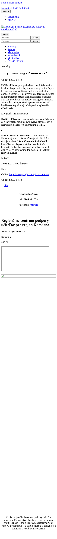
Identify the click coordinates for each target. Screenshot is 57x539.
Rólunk (11, 49)
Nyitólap (12, 46)
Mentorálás (13, 58)
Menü (5, 34)
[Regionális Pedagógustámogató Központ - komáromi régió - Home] (28, 29)
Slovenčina (13, 16)
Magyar (6, 11)
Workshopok (14, 55)
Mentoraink (13, 52)
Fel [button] (6, 185)
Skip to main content (11, 2)
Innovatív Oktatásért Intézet (15, 8)
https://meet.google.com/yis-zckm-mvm (29, 174)
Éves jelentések (15, 61)
